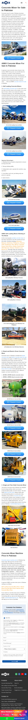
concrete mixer (17, 495)
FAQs (15, 685)
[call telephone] (25, 2)
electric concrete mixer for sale (18, 357)
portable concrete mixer (17, 238)
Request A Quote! (19, 718)
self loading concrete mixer (10, 88)
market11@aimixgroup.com (17, 503)
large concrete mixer (9, 492)
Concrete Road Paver (6, 692)
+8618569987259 (11, 701)
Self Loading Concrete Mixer (7, 685)
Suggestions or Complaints (20, 690)
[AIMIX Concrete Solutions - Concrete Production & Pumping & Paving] (6, 3)
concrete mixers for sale (20, 81)
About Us (16, 683)
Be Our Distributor (18, 687)
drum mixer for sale (6, 368)
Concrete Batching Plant (6, 683)
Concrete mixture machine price (9, 560)
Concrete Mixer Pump (6, 687)
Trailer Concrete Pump (6, 690)
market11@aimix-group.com (10, 699)
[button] (26, 712)
